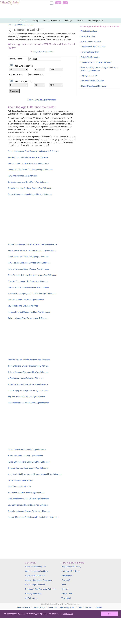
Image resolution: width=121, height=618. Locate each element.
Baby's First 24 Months (90, 57)
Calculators (23, 21)
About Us (99, 607)
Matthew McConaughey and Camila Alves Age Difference (32, 294)
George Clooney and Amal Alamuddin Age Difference (30, 194)
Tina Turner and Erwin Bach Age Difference (26, 300)
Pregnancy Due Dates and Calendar (40, 589)
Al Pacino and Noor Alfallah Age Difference (26, 378)
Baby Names (66, 576)
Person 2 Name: (15, 75)
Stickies (80, 21)
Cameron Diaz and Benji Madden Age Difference (28, 468)
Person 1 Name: (15, 59)
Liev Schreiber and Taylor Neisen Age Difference (28, 505)
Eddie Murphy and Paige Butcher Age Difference (28, 391)
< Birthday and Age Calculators (21, 25)
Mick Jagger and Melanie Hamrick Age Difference (28, 403)
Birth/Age (68, 21)
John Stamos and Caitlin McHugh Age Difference (28, 257)
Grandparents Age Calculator (93, 47)
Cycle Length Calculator (35, 585)
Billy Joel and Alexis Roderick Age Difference (26, 397)
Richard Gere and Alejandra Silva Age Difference (28, 372)
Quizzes (64, 589)
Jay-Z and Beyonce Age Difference (22, 176)
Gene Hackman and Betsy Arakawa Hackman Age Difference (33, 151)
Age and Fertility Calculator (92, 81)
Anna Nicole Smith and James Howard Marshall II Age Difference (35, 474)
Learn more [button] (68, 614)
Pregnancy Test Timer (70, 571)
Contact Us (52, 607)
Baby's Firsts (66, 594)
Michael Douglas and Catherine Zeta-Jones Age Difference (32, 244)
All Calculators (31, 598)
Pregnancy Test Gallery (71, 567)
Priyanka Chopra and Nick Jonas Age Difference (28, 281)
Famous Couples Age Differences (42, 100)
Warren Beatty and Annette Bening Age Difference (28, 287)
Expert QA (65, 580)
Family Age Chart (88, 36)
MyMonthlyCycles (95, 21)
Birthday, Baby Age (33, 594)
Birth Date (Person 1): (24, 66)
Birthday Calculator (89, 31)
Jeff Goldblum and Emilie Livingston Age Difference (29, 263)
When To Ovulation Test (35, 576)
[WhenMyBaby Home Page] (10, 4)
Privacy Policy (39, 607)
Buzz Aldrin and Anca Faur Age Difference (25, 456)
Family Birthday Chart (90, 52)
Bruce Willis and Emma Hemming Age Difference (28, 366)
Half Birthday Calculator (91, 42)
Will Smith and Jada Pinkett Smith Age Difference (28, 164)
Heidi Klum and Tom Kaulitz (19, 486)
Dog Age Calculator (89, 76)
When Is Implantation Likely (36, 571)
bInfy (80, 607)
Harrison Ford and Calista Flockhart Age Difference (29, 312)
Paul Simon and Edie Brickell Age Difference (26, 493)
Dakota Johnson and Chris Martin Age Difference (28, 182)
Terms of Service (23, 607)
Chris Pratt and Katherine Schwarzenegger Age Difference (32, 275)
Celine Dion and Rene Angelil (20, 480)
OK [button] (109, 614)
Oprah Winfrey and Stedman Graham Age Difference (29, 188)
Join (65, 3)
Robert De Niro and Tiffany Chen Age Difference (28, 384)
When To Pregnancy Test (35, 567)
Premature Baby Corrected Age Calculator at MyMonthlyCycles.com (99, 69)
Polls (63, 585)
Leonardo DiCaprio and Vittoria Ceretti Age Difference (30, 170)
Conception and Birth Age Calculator (96, 62)
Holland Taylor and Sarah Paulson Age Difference (28, 269)
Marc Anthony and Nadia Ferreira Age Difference (28, 157)
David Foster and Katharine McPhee (23, 306)
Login (58, 3)
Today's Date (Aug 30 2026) (42, 52)
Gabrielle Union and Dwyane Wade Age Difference (29, 511)
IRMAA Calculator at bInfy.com (93, 86)
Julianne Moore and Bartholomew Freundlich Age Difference (33, 517)
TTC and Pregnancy (51, 21)
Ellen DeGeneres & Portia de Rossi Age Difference (29, 360)
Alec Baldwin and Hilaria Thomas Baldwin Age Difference (32, 251)
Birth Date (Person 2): (24, 82)
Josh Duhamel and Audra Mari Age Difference (27, 450)
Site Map (88, 607)
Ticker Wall (66, 598)
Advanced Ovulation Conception (38, 580)
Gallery (35, 21)
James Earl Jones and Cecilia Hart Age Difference (29, 462)
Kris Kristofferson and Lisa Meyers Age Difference (28, 499)
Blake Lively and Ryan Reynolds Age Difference (28, 318)
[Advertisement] (60, 12)
